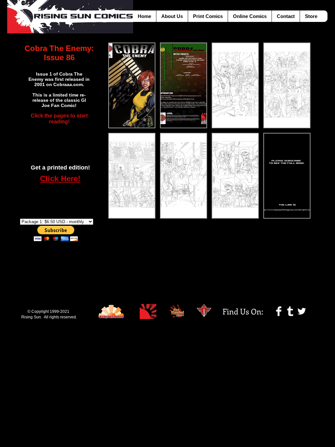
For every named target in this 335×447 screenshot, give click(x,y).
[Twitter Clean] (302, 311)
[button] (131, 85)
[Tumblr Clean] (290, 311)
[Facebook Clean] (279, 311)
